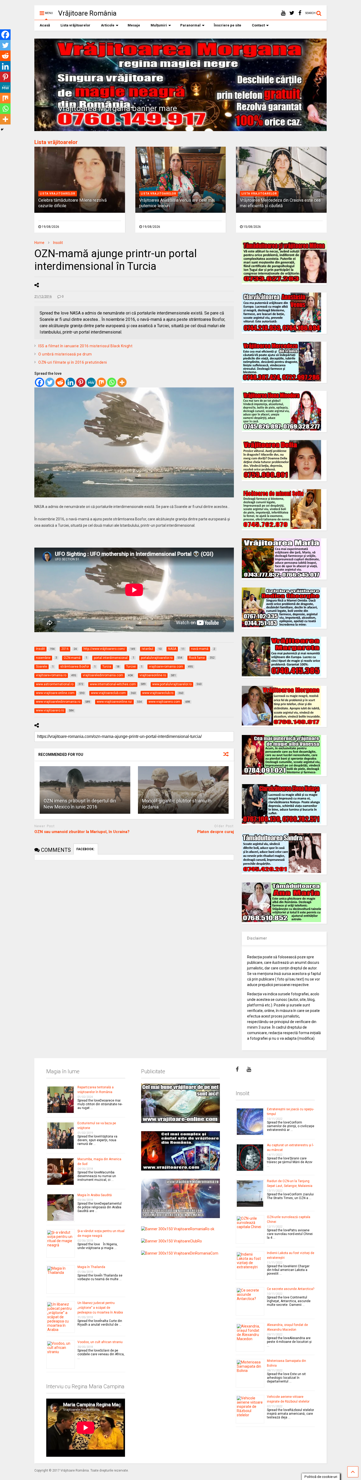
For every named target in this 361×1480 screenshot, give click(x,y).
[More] (122, 382)
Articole (107, 25)
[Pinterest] (80, 382)
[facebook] (299, 13)
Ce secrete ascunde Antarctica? (290, 1289)
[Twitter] (49, 382)
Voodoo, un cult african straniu (100, 1342)
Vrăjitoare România (87, 13)
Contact (258, 25)
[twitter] (291, 13)
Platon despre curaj (215, 831)
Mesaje (134, 25)
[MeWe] (91, 382)
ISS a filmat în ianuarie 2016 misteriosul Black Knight (85, 346)
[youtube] (283, 13)
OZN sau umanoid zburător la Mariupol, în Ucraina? (81, 831)
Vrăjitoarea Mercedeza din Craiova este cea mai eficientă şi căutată (280, 203)
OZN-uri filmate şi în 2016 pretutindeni (72, 362)
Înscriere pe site (227, 25)
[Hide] (2, 129)
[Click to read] (85, 790)
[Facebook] (39, 382)
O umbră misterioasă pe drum (65, 354)
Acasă (45, 25)
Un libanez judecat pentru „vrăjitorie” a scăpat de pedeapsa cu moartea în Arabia (100, 1307)
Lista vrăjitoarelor (75, 25)
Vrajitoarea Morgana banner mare (117, 108)
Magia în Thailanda (91, 1267)
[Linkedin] (70, 382)
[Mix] (101, 382)
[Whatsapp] (111, 382)
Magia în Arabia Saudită (94, 1195)
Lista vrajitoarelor (57, 193)
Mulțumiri (159, 25)
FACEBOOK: (85, 849)
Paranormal (190, 25)
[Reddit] (60, 382)
